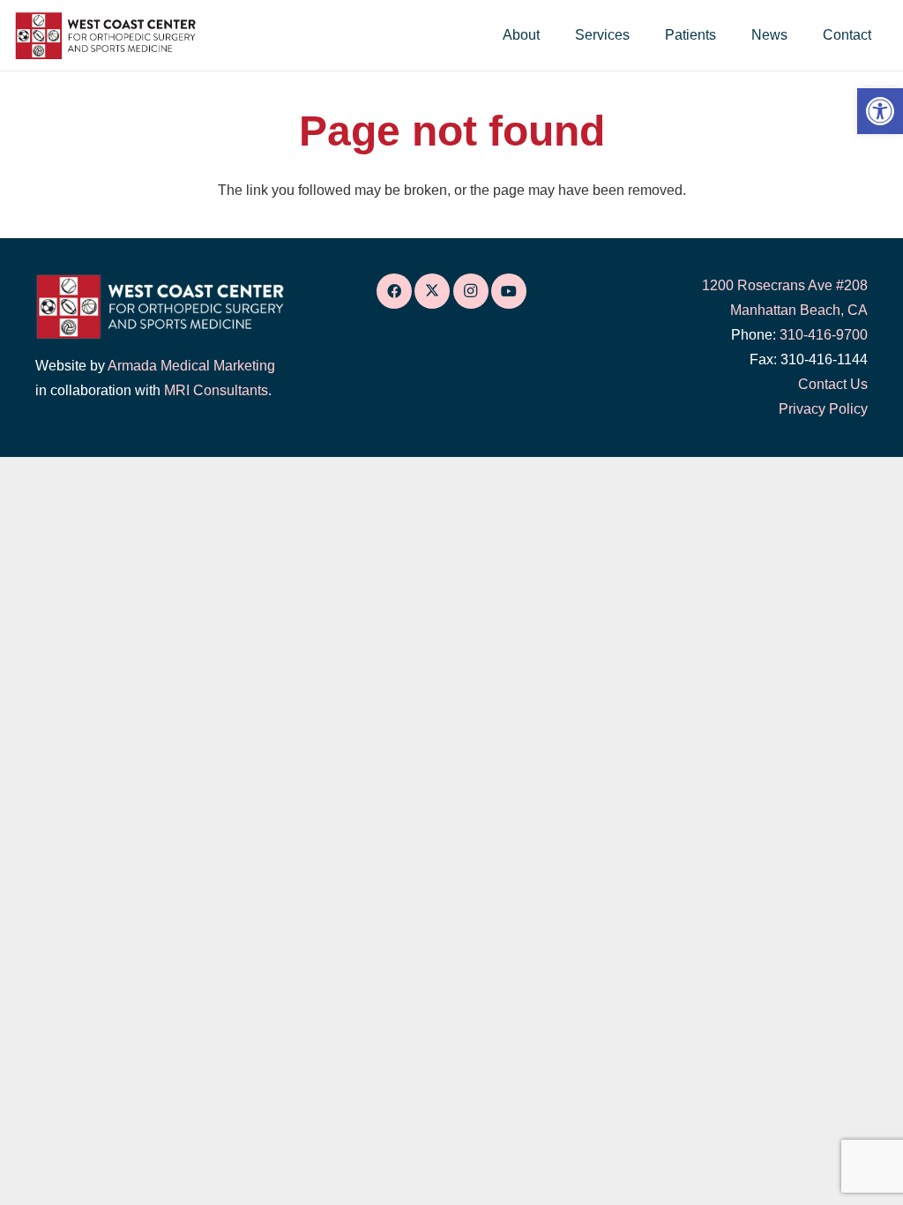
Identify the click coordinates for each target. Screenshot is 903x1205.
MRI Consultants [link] (216, 390)
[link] (880, 111)
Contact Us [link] (833, 384)
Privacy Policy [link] (823, 408)
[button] (552, 34)
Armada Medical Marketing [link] (191, 365)
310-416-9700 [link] (824, 334)
